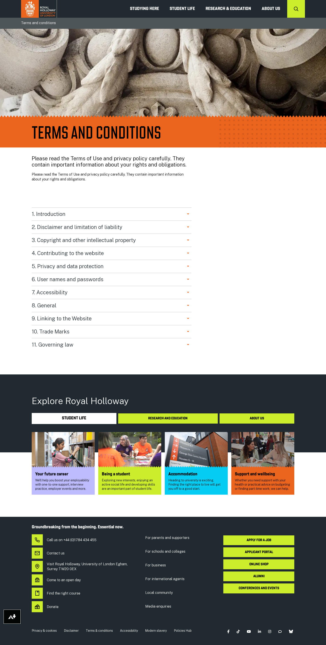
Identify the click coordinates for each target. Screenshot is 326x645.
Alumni (259, 576)
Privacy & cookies (44, 630)
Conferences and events (259, 588)
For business (155, 565)
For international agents (165, 579)
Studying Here (144, 9)
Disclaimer (71, 630)
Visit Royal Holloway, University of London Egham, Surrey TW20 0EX (87, 566)
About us (271, 9)
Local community (159, 593)
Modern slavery (156, 630)
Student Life (182, 9)
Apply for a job (259, 540)
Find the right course (63, 593)
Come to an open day (64, 580)
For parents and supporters (167, 538)
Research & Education (228, 9)
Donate (53, 607)
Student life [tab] (74, 418)
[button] (228, 631)
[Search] (296, 9)
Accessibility (129, 630)
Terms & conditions (99, 630)
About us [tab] (257, 418)
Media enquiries (158, 606)
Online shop (259, 564)
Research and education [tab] (168, 418)
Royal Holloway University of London (39, 9)
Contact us (56, 553)
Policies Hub (183, 630)
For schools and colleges (165, 551)
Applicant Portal (259, 552)
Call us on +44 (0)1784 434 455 (71, 540)
